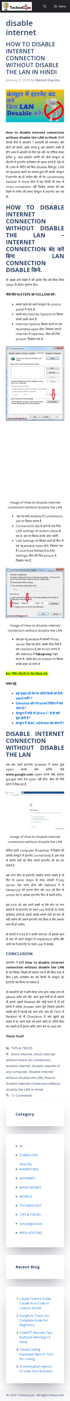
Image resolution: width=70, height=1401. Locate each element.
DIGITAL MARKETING (28, 1166)
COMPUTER (28, 1155)
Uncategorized (30, 1223)
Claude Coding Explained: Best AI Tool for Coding (36, 1354)
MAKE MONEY (30, 1187)
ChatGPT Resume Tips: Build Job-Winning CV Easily (36, 1337)
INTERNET (27, 1178)
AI (21, 1146)
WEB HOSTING (30, 1232)
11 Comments (21, 1095)
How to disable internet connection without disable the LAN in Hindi (33, 1083)
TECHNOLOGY (30, 1205)
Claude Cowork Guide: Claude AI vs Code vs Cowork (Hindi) (35, 1303)
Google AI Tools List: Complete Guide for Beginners (34, 1320)
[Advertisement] (35, 460)
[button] (44, 6)
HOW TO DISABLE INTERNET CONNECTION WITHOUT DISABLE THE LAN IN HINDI (32, 58)
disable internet (18, 1066)
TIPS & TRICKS (21, 1048)
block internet (21, 1054)
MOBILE (25, 1196)
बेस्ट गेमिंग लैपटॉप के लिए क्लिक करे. (27, 673)
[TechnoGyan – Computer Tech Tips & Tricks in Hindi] (17, 6)
